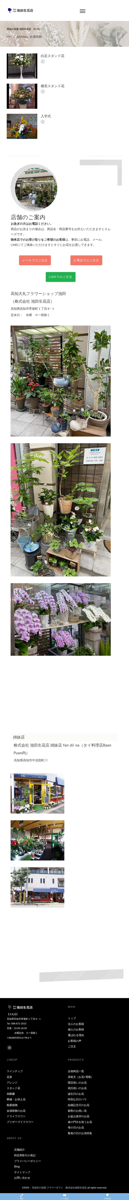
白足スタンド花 (52, 56)
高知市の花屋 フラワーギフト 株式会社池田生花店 (59, 1187)
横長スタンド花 (52, 86)
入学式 (46, 116)
